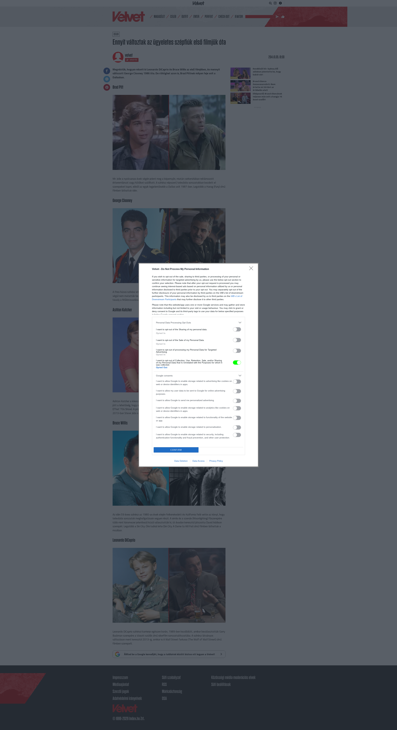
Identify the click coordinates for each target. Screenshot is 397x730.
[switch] (237, 329)
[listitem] (198, 322)
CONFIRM (176, 450)
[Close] (252, 269)
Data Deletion (181, 461)
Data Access (198, 461)
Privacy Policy (216, 461)
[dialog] (198, 365)
